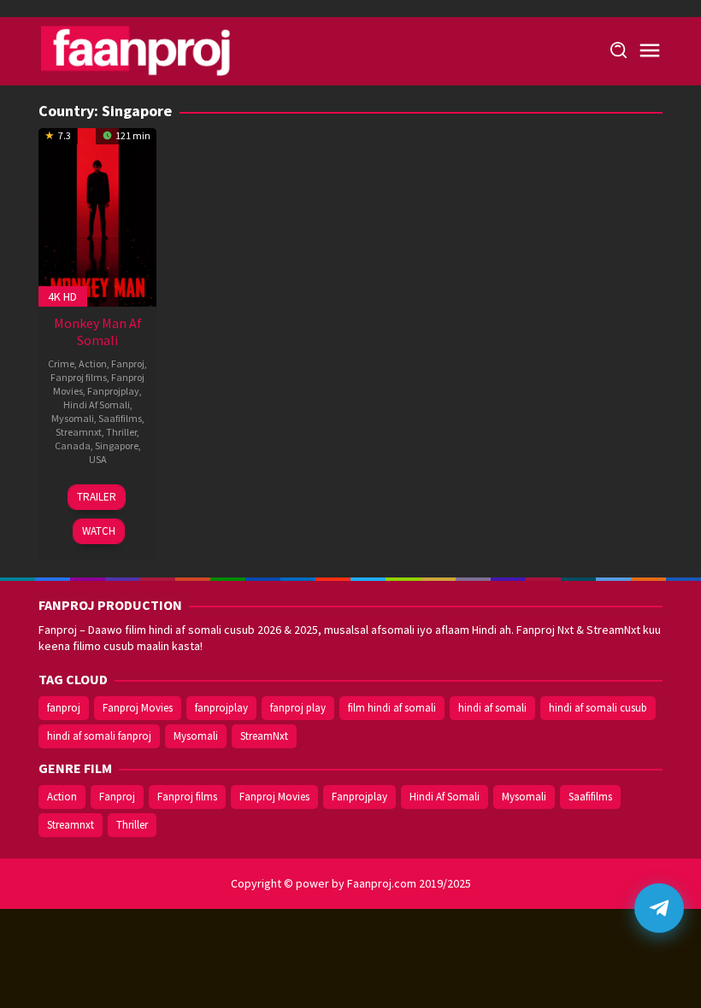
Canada (73, 445)
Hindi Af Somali (96, 404)
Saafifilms (120, 418)
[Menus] (650, 51)
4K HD (62, 296)
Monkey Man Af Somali (98, 331)
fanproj (63, 707)
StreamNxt (264, 736)
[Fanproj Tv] (160, 49)
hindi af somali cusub (598, 707)
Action (93, 363)
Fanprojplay (113, 390)
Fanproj (127, 363)
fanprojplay (221, 707)
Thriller (121, 431)
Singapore (116, 445)
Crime (61, 363)
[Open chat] (659, 908)
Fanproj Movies (138, 707)
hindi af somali (492, 707)
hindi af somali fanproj (99, 736)
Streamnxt (79, 431)
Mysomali (72, 418)
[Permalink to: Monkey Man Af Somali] (97, 215)
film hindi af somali (392, 707)
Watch (98, 531)
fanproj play (298, 707)
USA (98, 459)
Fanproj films (78, 377)
